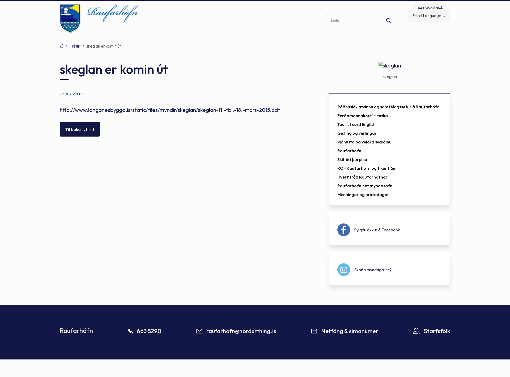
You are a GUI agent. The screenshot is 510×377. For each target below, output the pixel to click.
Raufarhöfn (61, 46)
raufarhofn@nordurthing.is (241, 331)
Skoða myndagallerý (373, 269)
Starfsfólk (437, 331)
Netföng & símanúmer (349, 331)
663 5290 (149, 331)
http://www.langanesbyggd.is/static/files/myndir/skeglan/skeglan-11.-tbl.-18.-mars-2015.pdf (170, 110)
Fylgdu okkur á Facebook (377, 229)
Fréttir (74, 46)
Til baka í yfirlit (79, 129)
